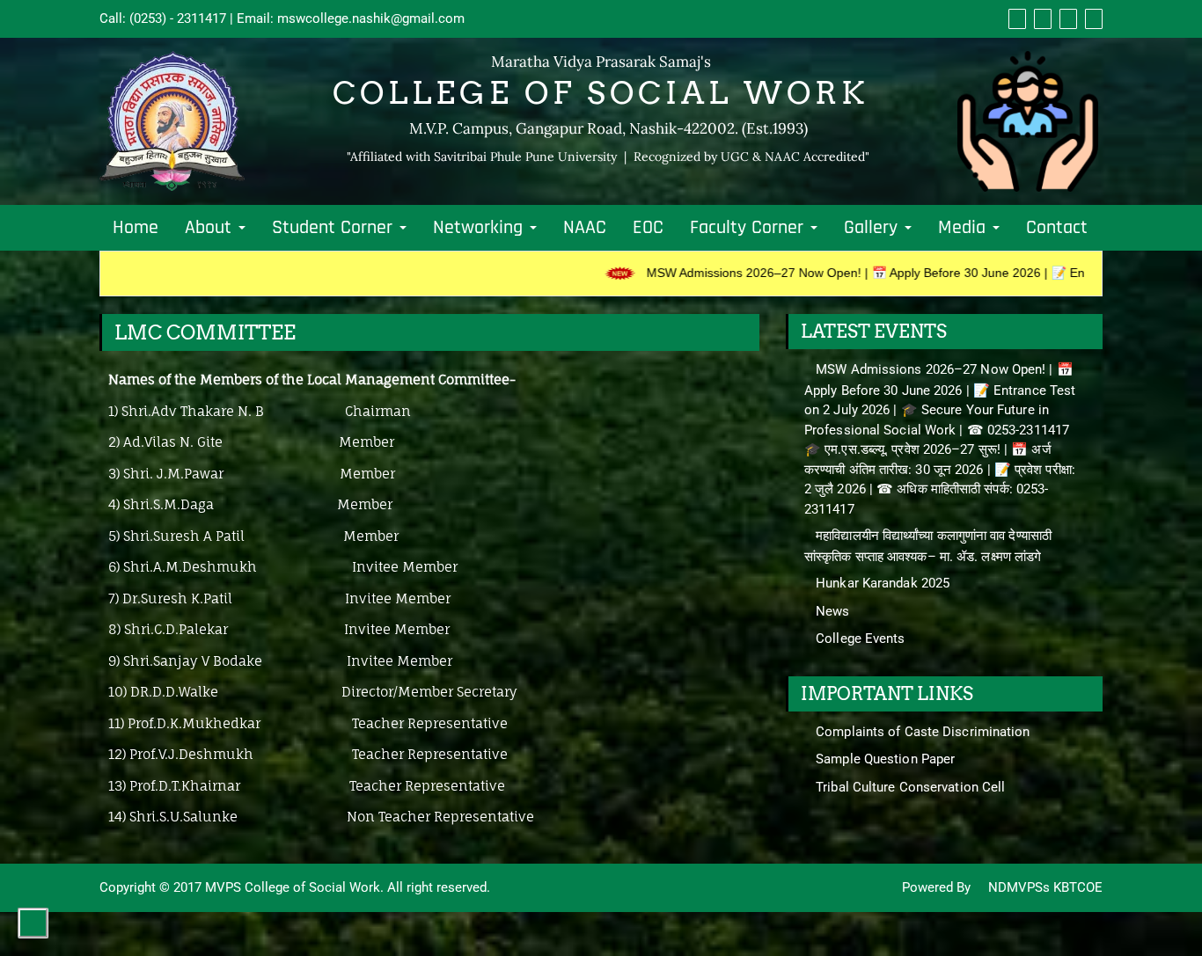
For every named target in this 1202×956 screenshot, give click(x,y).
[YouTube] (1066, 18)
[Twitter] (1041, 18)
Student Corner (335, 227)
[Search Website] (1092, 18)
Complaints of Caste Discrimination (923, 732)
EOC (648, 227)
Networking (480, 227)
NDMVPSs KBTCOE (1044, 887)
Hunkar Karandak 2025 (882, 583)
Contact (1057, 227)
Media (964, 227)
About (211, 227)
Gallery (873, 227)
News (832, 611)
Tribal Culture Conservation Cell (910, 787)
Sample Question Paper (885, 759)
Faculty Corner (749, 227)
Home (135, 227)
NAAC (584, 227)
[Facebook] (1015, 18)
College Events (860, 638)
